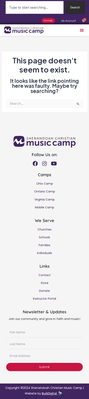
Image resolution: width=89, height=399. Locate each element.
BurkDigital (50, 393)
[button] (82, 30)
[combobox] (35, 7)
